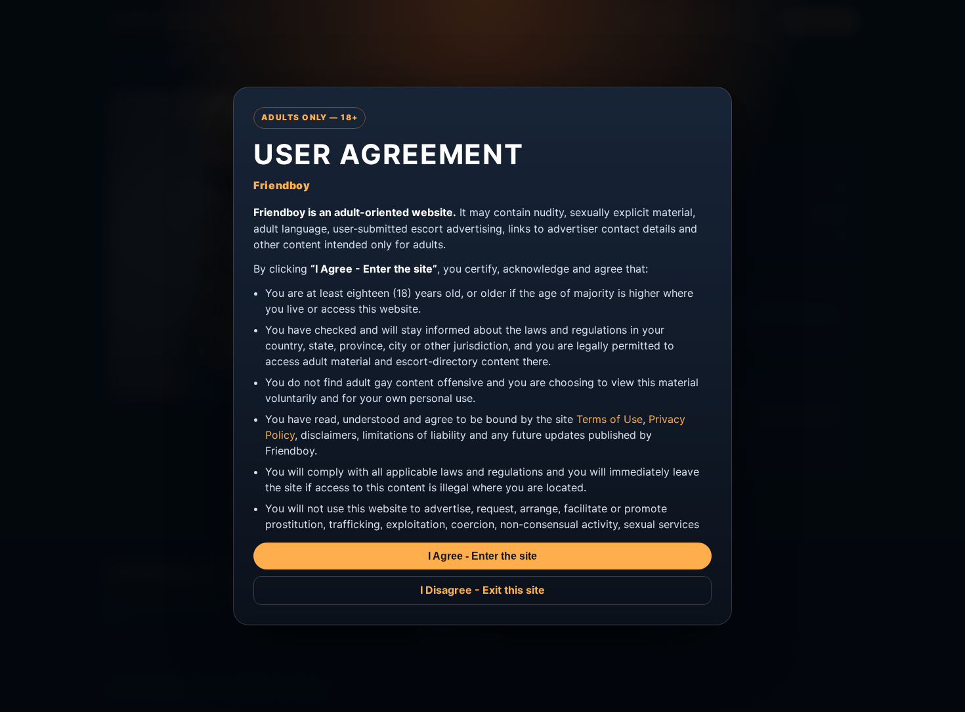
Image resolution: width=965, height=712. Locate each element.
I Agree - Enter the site (482, 556)
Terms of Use (609, 419)
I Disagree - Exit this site (482, 589)
